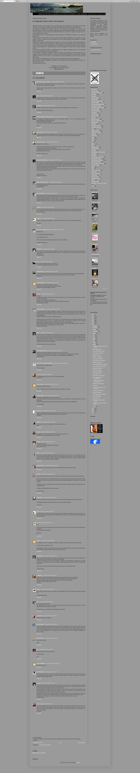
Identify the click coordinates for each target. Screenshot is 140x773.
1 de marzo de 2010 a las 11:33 (47, 332)
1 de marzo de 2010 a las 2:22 (52, 142)
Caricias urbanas (95, 102)
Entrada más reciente (38, 742)
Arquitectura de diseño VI (98, 390)
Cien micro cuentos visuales (97, 107)
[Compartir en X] (40, 73)
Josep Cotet (95, 223)
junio (94, 337)
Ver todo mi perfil (94, 44)
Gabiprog (39, 218)
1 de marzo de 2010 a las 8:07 (48, 207)
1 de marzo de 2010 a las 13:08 (51, 384)
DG (37, 522)
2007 (93, 412)
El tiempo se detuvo (97, 392)
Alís (37, 703)
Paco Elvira (93, 155)
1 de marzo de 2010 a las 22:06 (47, 589)
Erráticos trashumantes (96, 120)
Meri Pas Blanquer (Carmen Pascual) (45, 116)
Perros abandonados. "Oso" (99, 351)
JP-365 (93, 139)
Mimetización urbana (97, 368)
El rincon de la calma (96, 49)
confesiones (94, 112)
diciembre (95, 325)
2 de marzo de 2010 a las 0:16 (50, 624)
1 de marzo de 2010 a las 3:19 (55, 182)
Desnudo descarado (97, 362)
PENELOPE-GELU (41, 142)
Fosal (92, 129)
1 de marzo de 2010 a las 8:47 (57, 229)
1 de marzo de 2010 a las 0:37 (46, 95)
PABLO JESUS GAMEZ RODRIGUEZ (45, 363)
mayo (94, 338)
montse (38, 294)
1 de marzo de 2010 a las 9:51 (52, 282)
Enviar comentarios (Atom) (45, 744)
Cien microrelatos (95, 109)
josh (38, 261)
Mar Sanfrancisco (41, 282)
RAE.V (92, 168)
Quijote (93, 167)
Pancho (93, 279)
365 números (94, 89)
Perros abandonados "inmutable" (100, 364)
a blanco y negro (95, 91)
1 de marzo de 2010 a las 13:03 (61, 363)
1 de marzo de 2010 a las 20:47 (47, 511)
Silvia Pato (39, 410)
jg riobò (38, 441)
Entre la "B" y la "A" (97, 354)
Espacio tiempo (94, 122)
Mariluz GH (39, 105)
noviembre (95, 327)
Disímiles (93, 117)
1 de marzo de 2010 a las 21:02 (47, 540)
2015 (93, 314)
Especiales (93, 124)
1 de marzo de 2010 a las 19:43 (51, 465)
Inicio (60, 742)
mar (92, 142)
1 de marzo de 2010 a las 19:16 (47, 441)
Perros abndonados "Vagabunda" (97, 378)
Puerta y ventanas (95, 165)
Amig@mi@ (39, 575)
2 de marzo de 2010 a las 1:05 (51, 638)
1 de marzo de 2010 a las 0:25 (57, 81)
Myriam (38, 432)
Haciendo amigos (95, 130)
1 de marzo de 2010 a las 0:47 (48, 105)
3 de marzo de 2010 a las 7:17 (51, 671)
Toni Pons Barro (40, 671)
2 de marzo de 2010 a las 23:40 (52, 663)
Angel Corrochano (41, 309)
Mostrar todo (105, 288)
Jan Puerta (92, 438)
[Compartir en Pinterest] (43, 73)
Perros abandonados (96, 162)
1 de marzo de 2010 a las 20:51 (45, 522)
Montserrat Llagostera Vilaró (43, 229)
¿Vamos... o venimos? (97, 356)
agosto (94, 333)
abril (94, 340)
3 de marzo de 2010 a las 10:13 (48, 683)
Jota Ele (38, 474)
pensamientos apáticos (96, 158)
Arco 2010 (95, 385)
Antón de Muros (40, 638)
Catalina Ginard (40, 465)
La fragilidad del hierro (98, 371)
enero (94, 406)
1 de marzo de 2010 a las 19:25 (47, 453)
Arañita (93, 213)
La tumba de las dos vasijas (99, 360)
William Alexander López (42, 182)
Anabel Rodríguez (41, 663)
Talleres (93, 180)
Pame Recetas (40, 384)
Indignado (93, 134)
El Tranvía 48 (95, 258)
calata (38, 511)
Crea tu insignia (93, 444)
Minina (92, 145)
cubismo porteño (95, 115)
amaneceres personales (96, 92)
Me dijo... (93, 143)
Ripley (38, 453)
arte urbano (94, 96)
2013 (93, 318)
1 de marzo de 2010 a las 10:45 (52, 309)
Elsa (38, 649)
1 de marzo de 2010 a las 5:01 (51, 193)
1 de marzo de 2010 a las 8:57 (48, 249)
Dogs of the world (95, 119)
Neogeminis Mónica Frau (42, 160)
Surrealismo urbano (95, 178)
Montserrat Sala (40, 132)
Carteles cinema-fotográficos (97, 104)
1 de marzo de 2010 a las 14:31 (49, 410)
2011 (93, 322)
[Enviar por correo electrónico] (37, 73)
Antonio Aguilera (40, 395)
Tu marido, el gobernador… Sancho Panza (99, 381)
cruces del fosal (94, 114)
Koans (92, 140)
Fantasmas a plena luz (96, 127)
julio (94, 335)
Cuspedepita (39, 556)
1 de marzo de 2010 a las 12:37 (54, 350)
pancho (38, 540)
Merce (38, 332)
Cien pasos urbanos (95, 111)
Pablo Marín (39, 497)
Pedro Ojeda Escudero (42, 350)
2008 (93, 410)
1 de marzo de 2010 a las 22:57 (46, 601)
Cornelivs (94, 268)
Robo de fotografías (95, 173)
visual (92, 186)
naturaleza (93, 150)
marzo (94, 342)
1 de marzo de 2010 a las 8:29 (48, 218)
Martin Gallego (95, 233)
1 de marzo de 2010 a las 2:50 (55, 160)
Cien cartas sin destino (98, 358)
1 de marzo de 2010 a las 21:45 (50, 575)
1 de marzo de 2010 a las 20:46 (49, 497)
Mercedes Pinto (40, 271)
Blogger (78, 762)
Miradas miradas (95, 147)
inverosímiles (94, 135)
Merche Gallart (40, 624)
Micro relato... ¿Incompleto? (99, 375)
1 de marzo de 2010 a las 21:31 (50, 556)
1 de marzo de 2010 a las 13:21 (52, 395)
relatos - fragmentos (95, 170)
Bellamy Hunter (95, 254)
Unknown (94, 42)
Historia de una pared (96, 132)
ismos (92, 137)
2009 (93, 409)
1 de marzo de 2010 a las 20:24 (48, 474)
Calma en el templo (97, 370)
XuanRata (39, 249)
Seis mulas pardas (97, 396)
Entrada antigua (81, 742)
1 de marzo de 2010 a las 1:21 (51, 132)
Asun (38, 601)
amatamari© (39, 615)
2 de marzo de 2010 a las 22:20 (46, 649)
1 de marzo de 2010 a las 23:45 (50, 615)
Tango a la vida (96, 398)
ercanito (38, 683)
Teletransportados (95, 181)
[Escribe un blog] (38, 73)
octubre (94, 329)
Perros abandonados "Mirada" (99, 394)
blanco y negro (94, 99)
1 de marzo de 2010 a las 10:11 (47, 294)
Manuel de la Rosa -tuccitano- (43, 81)
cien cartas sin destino (96, 106)
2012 (93, 320)
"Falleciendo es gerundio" (98, 383)
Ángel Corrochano (96, 202)
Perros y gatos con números (97, 163)
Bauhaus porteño (95, 97)
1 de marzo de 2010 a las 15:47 (48, 422)
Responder (39, 91)
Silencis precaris (95, 176)
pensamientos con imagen (97, 160)
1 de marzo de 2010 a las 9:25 (45, 261)
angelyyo (39, 207)
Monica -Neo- (95, 192)
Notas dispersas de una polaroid (98, 152)
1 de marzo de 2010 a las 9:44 (51, 271)
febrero (94, 344)
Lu (37, 374)
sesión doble (94, 175)
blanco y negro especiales (97, 101)
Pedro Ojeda (95, 244)
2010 (93, 324)
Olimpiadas (93, 153)
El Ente (38, 589)
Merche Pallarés (40, 193)
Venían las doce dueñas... (98, 353)
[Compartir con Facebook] (41, 73)
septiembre (95, 331)
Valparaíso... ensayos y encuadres (99, 183)
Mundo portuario (95, 148)
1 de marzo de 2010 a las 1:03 (61, 116)
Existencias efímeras (96, 125)
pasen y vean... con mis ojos (97, 157)
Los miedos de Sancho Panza (99, 366)
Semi (38, 95)
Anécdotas (93, 94)
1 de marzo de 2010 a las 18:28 (48, 432)
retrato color (94, 171)
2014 (93, 316)
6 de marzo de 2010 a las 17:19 (46, 703)
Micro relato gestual (97, 349)
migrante (39, 422)
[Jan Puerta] (95, 443)
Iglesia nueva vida (97, 373)
